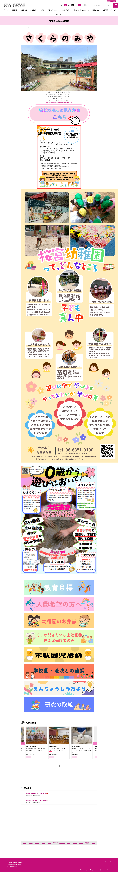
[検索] (108, 5)
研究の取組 (59, 14)
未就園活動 (33, 10)
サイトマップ (108, 862)
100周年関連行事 (66, 10)
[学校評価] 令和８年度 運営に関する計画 (36, 793)
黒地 (72, 5)
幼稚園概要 (14, 10)
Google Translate (111, 1)
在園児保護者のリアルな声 (109, 10)
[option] (59, 742)
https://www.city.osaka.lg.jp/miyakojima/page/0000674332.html (59, 102)
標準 (79, 5)
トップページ (5, 10)
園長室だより (95, 10)
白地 (69, 5)
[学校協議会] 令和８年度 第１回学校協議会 (36, 800)
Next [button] (95, 743)
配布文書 (76, 10)
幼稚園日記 (24, 10)
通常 (65, 5)
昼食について (85, 10)
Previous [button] (23, 743)
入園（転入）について (53, 10)
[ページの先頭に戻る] (115, 869)
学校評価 (42, 10)
